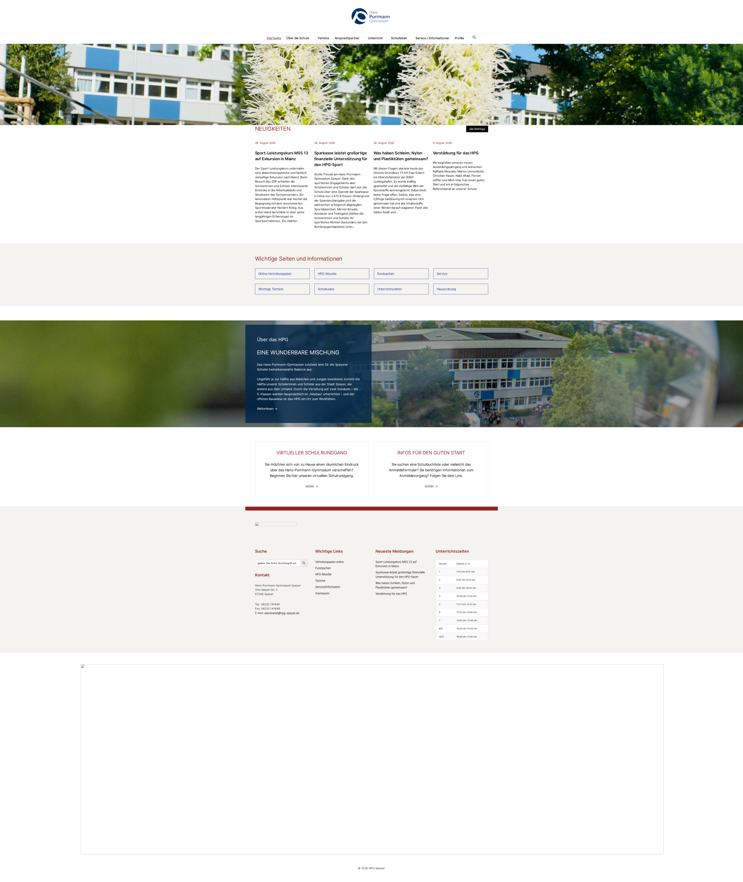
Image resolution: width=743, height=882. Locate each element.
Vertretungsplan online (329, 561)
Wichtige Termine (270, 289)
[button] (474, 37)
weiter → (311, 486)
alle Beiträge (477, 128)
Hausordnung (446, 289)
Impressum (322, 593)
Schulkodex (326, 289)
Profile (459, 38)
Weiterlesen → (267, 409)
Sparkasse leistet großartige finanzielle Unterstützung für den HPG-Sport (340, 159)
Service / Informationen (432, 38)
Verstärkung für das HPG (456, 153)
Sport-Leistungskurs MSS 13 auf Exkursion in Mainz (281, 156)
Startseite (274, 38)
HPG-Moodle (327, 274)
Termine (323, 38)
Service (442, 274)
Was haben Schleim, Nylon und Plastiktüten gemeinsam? (401, 156)
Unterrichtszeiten (389, 289)
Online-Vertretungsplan (274, 274)
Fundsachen (385, 274)
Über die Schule (297, 38)
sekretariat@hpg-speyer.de (281, 613)
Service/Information (327, 587)
